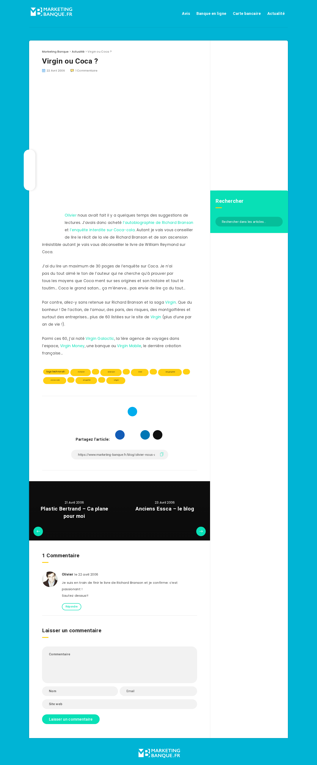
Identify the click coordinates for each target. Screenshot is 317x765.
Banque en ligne (211, 13)
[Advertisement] (119, 181)
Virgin (170, 302)
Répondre (72, 606)
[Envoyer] (277, 221)
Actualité (276, 13)
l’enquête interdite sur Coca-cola (102, 230)
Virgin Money (72, 345)
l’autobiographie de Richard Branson (158, 222)
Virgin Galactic (100, 338)
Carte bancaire (247, 13)
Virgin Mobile (129, 345)
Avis (186, 13)
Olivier (71, 215)
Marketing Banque (55, 52)
